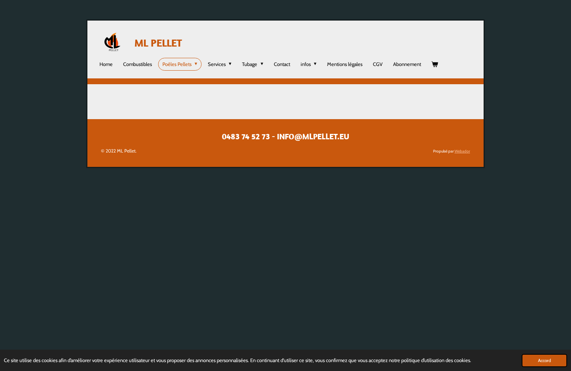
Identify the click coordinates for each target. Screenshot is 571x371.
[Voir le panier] (435, 64)
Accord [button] (544, 360)
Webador (462, 151)
